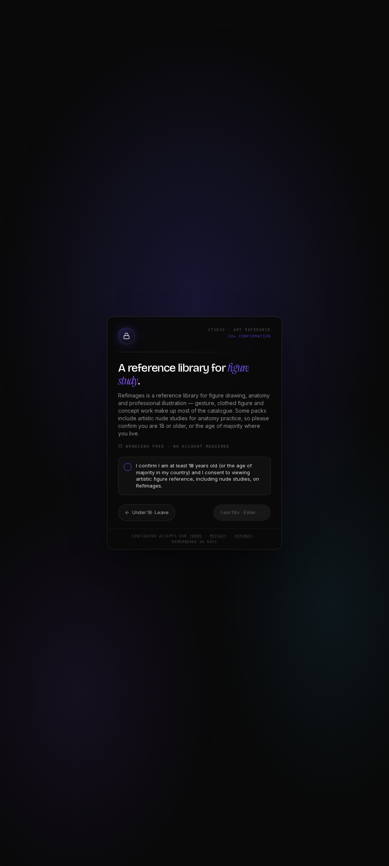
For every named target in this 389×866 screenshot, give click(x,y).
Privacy (218, 536)
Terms (196, 536)
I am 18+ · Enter (242, 512)
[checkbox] (127, 467)
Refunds (243, 536)
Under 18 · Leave (150, 512)
